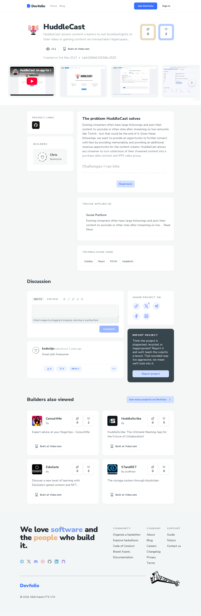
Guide (171, 535)
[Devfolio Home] (36, 6)
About (151, 535)
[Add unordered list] (77, 299)
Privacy (151, 557)
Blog (150, 540)
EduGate (52, 467)
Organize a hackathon (126, 535)
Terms (151, 563)
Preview (52, 299)
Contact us (174, 546)
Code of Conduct (124, 546)
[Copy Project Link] (136, 306)
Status (171, 540)
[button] (83, 81)
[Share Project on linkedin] (146, 316)
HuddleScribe (131, 418)
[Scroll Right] (192, 83)
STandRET (129, 467)
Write (38, 299)
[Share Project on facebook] (136, 316)
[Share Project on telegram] (156, 306)
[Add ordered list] (82, 299)
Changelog (154, 552)
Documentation (123, 557)
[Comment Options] (113, 369)
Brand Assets (121, 552)
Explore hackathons (125, 540)
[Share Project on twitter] (146, 306)
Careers (152, 546)
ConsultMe (54, 418)
